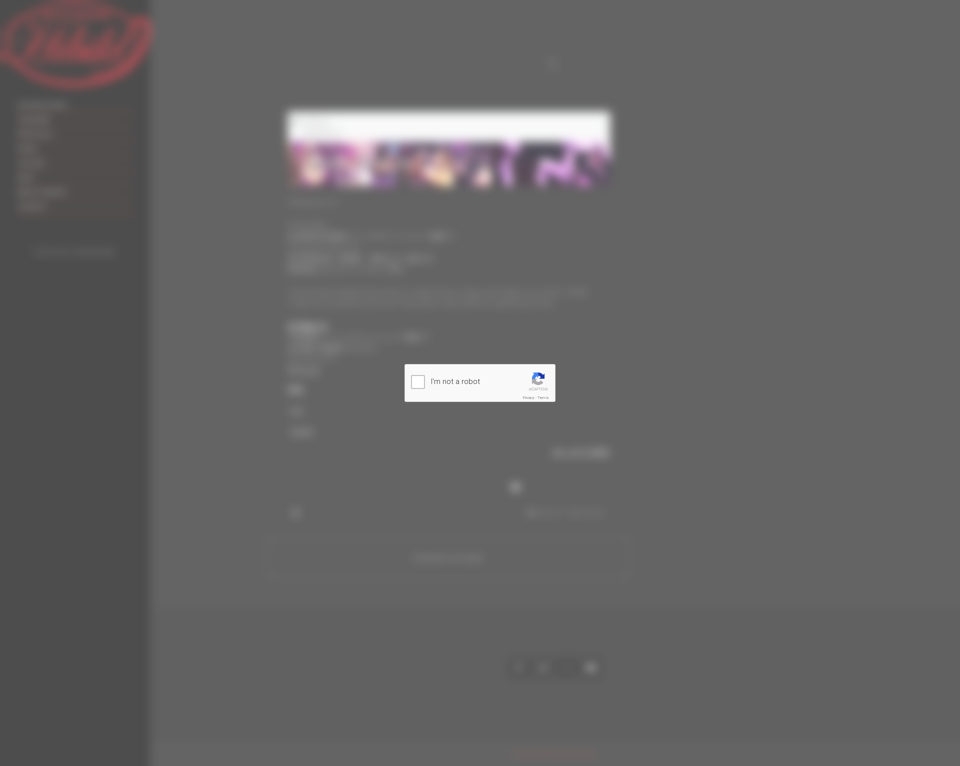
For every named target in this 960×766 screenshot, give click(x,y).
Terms (543, 397)
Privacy (528, 397)
